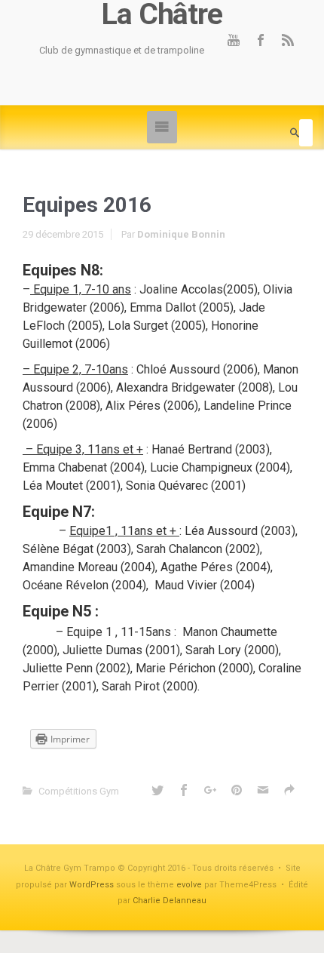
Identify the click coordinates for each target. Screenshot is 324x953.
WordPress (91, 885)
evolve (189, 885)
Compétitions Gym (78, 791)
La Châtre (162, 14)
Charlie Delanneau (169, 900)
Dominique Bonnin (181, 234)
